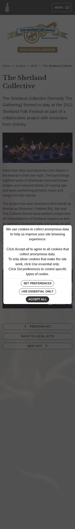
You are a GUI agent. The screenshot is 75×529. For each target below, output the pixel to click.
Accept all (37, 299)
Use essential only (37, 291)
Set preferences (37, 283)
